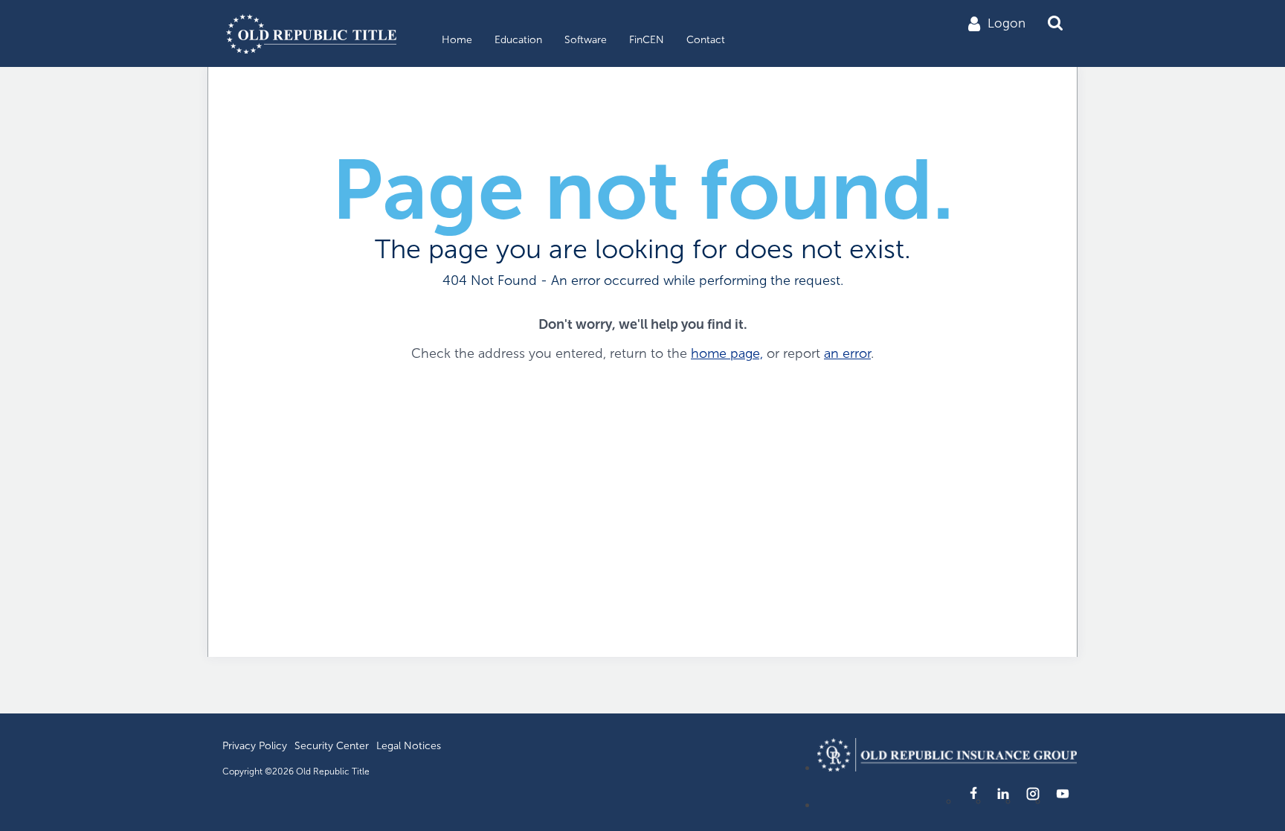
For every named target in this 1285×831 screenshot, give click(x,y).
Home (457, 39)
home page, (727, 353)
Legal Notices (408, 745)
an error (847, 353)
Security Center (331, 745)
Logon (1006, 23)
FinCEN (646, 39)
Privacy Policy (254, 745)
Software (585, 39)
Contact (705, 39)
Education (518, 39)
